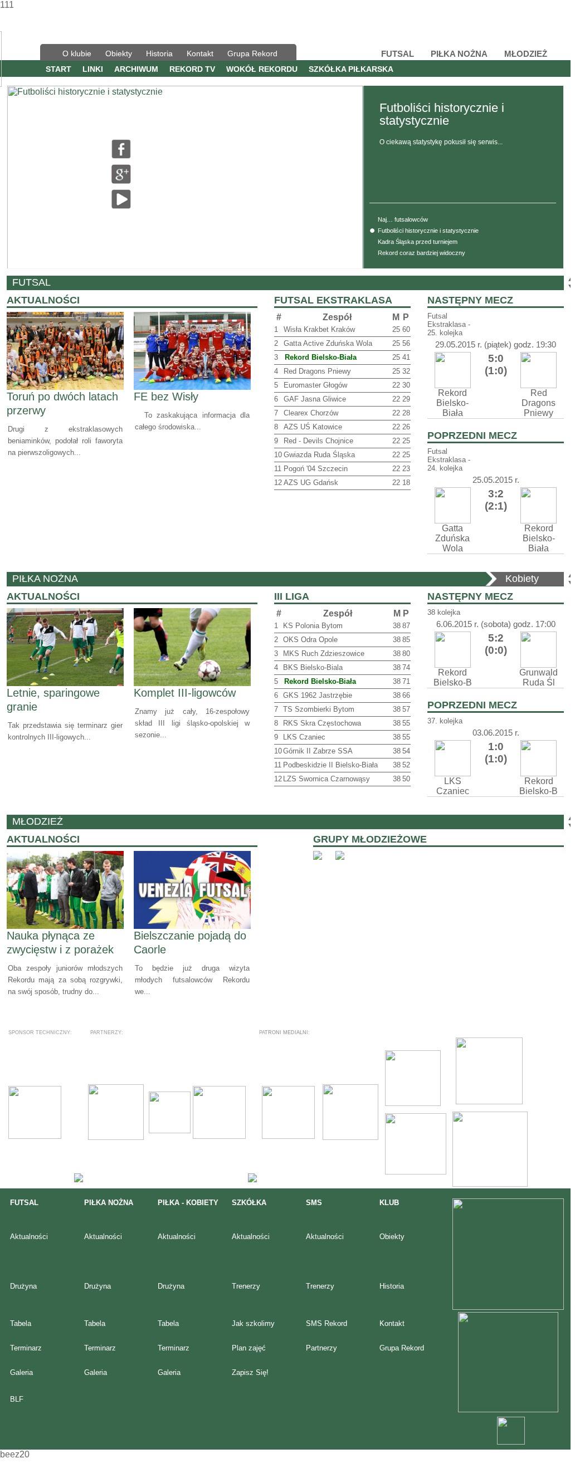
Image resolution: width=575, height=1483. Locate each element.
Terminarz (26, 1348)
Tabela (20, 1323)
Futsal (31, 282)
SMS (314, 1202)
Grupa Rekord (252, 53)
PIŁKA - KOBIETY (188, 1202)
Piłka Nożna (45, 578)
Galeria (21, 1372)
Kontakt (200, 53)
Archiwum (136, 69)
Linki (92, 69)
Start (58, 69)
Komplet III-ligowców (185, 693)
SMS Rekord (326, 1323)
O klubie (76, 53)
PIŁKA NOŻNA (108, 1202)
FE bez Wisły (166, 396)
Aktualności (29, 1236)
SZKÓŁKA (249, 1202)
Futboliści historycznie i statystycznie (441, 114)
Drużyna (23, 1286)
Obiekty (118, 53)
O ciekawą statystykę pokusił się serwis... (441, 142)
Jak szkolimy (253, 1323)
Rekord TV (192, 69)
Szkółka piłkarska (351, 69)
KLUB (389, 1202)
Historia (159, 53)
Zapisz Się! (250, 1372)
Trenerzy (246, 1286)
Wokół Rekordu (262, 69)
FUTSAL (24, 1202)
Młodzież (37, 821)
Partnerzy (321, 1348)
